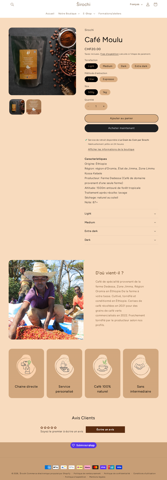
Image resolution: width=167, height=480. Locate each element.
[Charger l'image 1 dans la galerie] (16, 106)
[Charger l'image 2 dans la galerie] (33, 106)
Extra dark (141, 66)
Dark (123, 66)
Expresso (108, 79)
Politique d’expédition (75, 477)
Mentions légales (97, 477)
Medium (108, 66)
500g (91, 92)
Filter (91, 79)
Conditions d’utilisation (144, 473)
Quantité (89, 99)
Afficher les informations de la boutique (111, 149)
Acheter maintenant (121, 128)
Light (91, 66)
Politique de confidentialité (117, 473)
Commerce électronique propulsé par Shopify (48, 473)
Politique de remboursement (87, 473)
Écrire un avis (105, 429)
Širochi (23, 473)
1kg (105, 92)
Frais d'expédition (109, 54)
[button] (12, 4)
